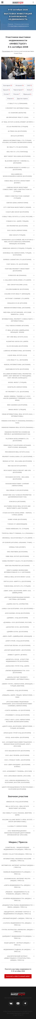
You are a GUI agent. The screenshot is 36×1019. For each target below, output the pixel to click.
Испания (20, 85)
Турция (6, 90)
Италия (10, 98)
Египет (7, 94)
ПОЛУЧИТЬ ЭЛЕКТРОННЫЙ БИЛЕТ (18, 976)
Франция (27, 94)
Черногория (18, 90)
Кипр (29, 90)
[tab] (18, 103)
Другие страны (22, 98)
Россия (16, 94)
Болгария (7, 85)
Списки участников (22, 24)
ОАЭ (29, 85)
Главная (10, 24)
